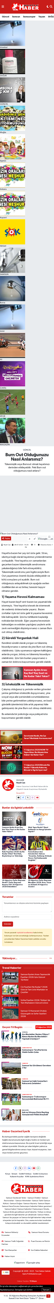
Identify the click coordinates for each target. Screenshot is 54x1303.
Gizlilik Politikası (25, 1174)
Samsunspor (29, 17)
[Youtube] (37, 798)
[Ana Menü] (3, 6)
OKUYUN (37, 1290)
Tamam (46, 1290)
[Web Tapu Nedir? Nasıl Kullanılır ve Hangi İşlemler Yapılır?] (40, 819)
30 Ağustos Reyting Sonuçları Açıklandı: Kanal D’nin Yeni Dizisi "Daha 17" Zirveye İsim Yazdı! (27, 1298)
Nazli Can (7, 545)
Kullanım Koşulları (17, 1177)
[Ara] (51, 6)
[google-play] (33, 1263)
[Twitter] (28, 798)
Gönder (7, 924)
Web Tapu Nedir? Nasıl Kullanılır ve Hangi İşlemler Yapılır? (39, 830)
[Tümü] (50, 958)
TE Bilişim (33, 1281)
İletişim (14, 1174)
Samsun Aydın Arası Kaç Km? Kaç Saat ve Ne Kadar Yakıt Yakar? (13, 830)
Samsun (16, 17)
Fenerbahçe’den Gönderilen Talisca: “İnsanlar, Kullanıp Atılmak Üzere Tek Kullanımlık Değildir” (40, 856)
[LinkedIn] (29, 1168)
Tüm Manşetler (11, 1250)
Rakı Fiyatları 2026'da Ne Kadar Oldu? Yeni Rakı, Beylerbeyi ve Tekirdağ (13, 854)
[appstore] (20, 1263)
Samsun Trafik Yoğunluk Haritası (13, 1242)
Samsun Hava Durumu (40, 1232)
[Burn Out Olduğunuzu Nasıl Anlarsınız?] (27, 533)
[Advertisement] (27, 504)
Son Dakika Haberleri (39, 1250)
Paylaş (7, 538)
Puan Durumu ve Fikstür (40, 1241)
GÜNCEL (27, 450)
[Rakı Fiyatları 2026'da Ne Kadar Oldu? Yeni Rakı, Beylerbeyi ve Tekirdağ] (14, 843)
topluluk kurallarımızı (25, 933)
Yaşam (41, 17)
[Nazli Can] (8, 785)
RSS (6, 1272)
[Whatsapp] (38, 1168)
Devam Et (19, 793)
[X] (20, 1168)
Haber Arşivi (10, 1256)
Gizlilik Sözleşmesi (40, 1174)
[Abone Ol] (45, 539)
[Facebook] (23, 798)
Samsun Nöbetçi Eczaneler (10, 1233)
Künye (7, 1174)
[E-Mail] (18, 798)
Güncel (5, 17)
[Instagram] (32, 798)
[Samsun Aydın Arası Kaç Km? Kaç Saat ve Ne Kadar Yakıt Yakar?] (14, 819)
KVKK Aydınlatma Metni (34, 1177)
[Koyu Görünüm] (48, 6)
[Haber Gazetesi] (25, 7)
